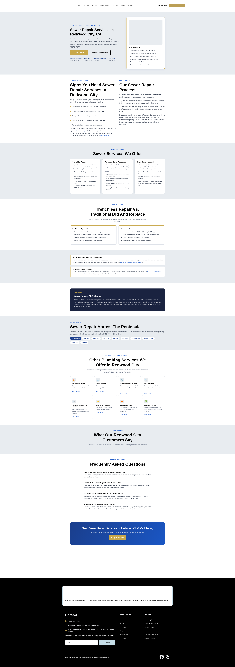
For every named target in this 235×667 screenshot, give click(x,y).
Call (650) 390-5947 (79, 52)
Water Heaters (104, 5)
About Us (86, 5)
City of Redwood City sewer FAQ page (131, 262)
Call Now (160, 4)
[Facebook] (161, 657)
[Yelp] (167, 657)
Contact (130, 5)
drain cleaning (80, 131)
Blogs (123, 5)
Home (78, 5)
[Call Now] (155, 5)
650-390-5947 (162, 6)
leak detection (105, 135)
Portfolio (115, 5)
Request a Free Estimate (100, 52)
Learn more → (76, 391)
